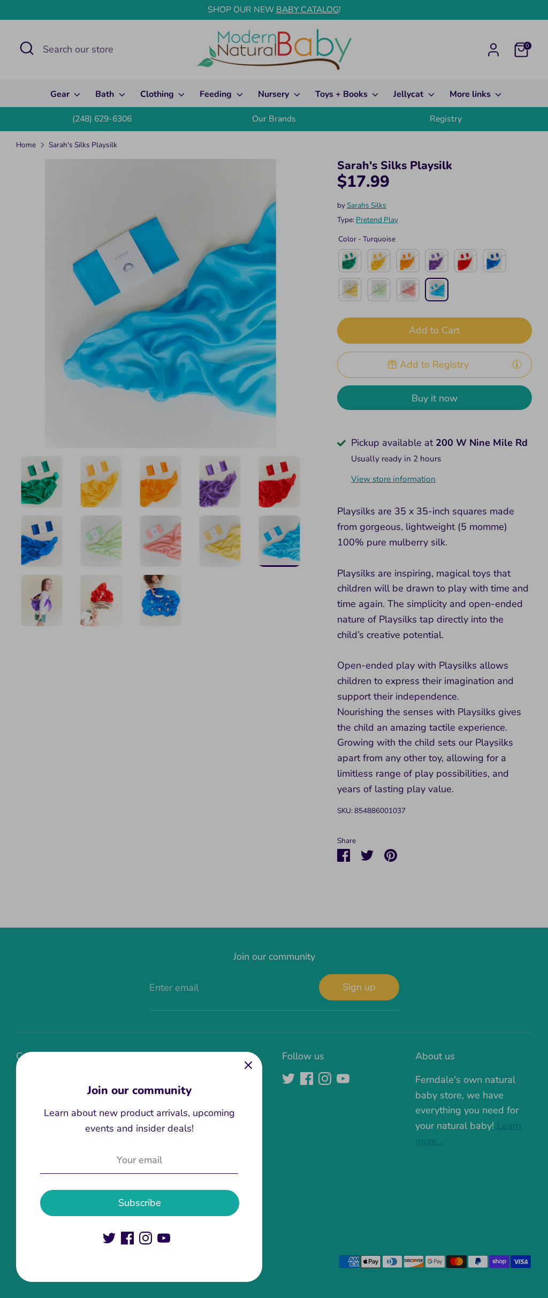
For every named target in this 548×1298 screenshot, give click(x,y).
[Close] (248, 1065)
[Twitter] (109, 1238)
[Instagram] (145, 1238)
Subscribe (139, 1202)
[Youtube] (163, 1238)
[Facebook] (127, 1238)
